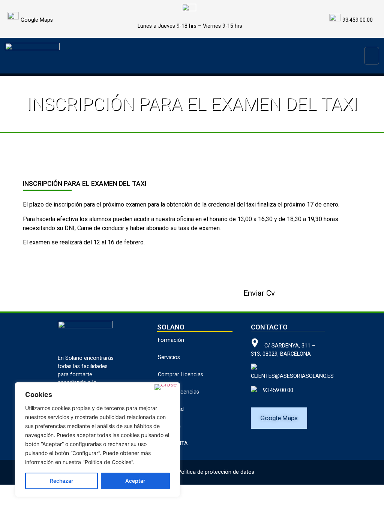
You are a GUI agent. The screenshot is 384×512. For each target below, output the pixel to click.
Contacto (169, 426)
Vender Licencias (178, 392)
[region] (97, 439)
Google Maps (37, 20)
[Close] (165, 387)
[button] (371, 55)
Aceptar (135, 481)
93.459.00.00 (275, 390)
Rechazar (61, 481)
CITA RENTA (173, 443)
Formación (171, 340)
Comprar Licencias (180, 374)
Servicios (169, 357)
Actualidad (171, 409)
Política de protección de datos (216, 472)
